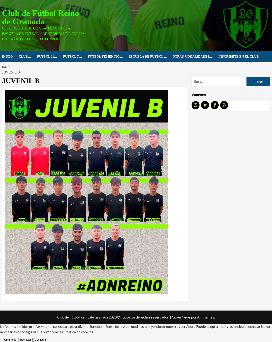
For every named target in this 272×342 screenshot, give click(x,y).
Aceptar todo (9, 339)
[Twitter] (205, 105)
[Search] (267, 57)
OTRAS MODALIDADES (191, 56)
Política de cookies (78, 332)
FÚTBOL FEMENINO (103, 56)
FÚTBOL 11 (45, 56)
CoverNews (181, 317)
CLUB (23, 56)
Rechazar (25, 339)
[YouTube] (224, 105)
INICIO (7, 56)
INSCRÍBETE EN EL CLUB (238, 56)
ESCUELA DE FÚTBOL (146, 56)
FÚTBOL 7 (71, 56)
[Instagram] (196, 105)
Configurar (41, 339)
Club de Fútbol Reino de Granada (40, 17)
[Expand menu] (29, 57)
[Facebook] (215, 105)
